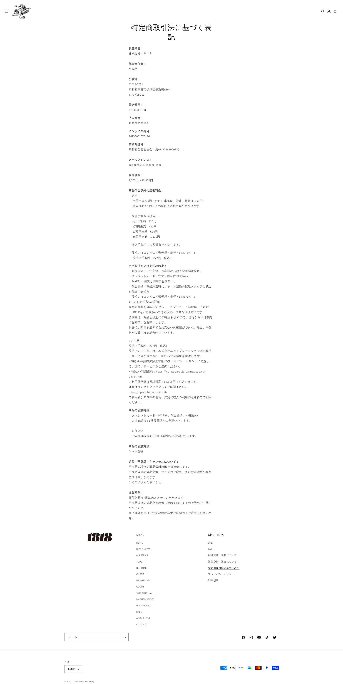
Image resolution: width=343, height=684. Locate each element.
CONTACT (141, 624)
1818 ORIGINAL (144, 593)
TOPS (139, 561)
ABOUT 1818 (143, 618)
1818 (210, 542)
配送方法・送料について (222, 555)
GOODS (140, 586)
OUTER (140, 574)
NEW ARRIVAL (144, 549)
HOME (139, 542)
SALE (139, 611)
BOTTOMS (141, 567)
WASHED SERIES (145, 599)
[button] (7, 11)
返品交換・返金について (222, 561)
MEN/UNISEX (143, 580)
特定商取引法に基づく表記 (223, 567)
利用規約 (213, 580)
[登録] (124, 637)
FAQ (210, 549)
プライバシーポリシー (221, 574)
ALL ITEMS (142, 555)
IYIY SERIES (142, 605)
